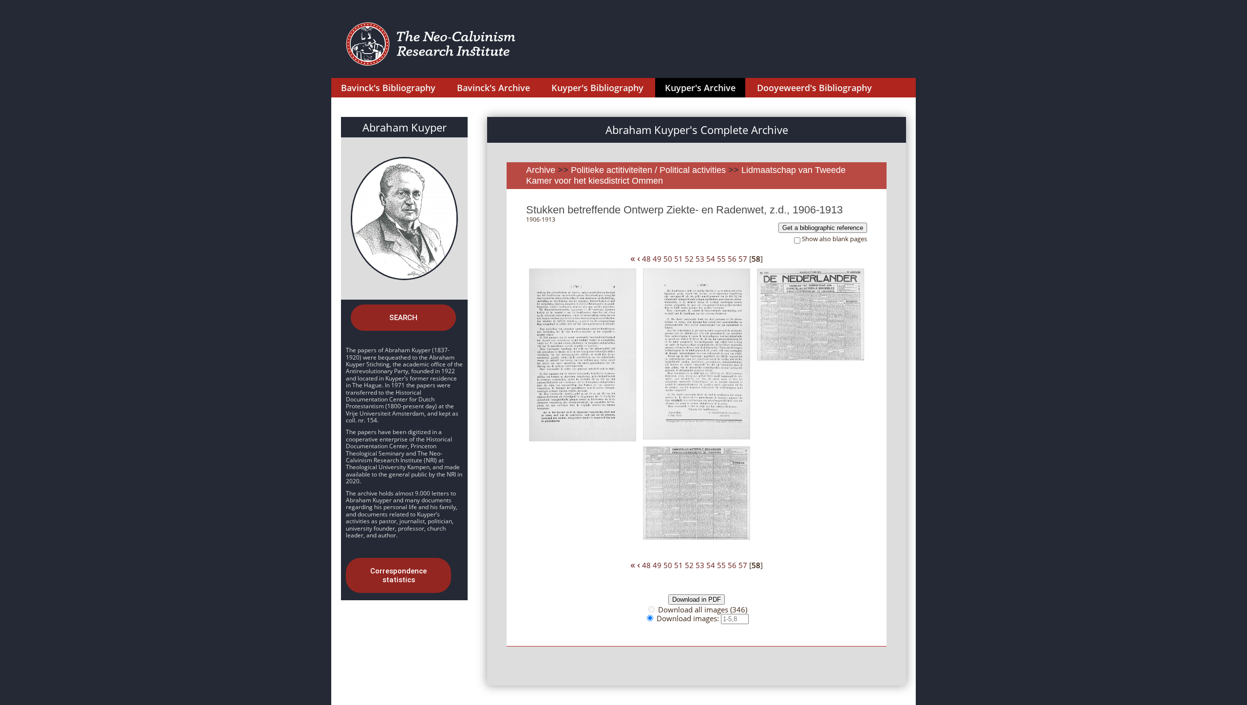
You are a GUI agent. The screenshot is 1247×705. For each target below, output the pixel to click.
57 (742, 259)
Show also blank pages (834, 239)
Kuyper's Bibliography (597, 88)
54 (710, 259)
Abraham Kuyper (404, 127)
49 (657, 259)
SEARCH (403, 317)
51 (678, 259)
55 (721, 259)
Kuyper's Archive (700, 88)
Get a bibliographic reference (822, 227)
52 (689, 259)
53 (700, 259)
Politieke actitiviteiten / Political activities (649, 170)
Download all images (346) (702, 609)
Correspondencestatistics (398, 575)
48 (646, 259)
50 (667, 259)
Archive (540, 170)
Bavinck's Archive (493, 88)
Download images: (689, 618)
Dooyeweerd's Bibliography (814, 88)
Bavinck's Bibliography (388, 88)
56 (732, 259)
